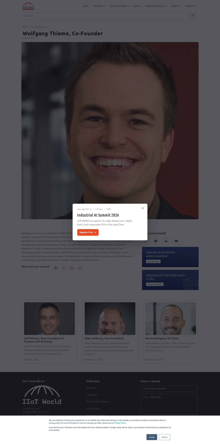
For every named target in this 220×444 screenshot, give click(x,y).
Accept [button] (151, 437)
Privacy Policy (120, 423)
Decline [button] (164, 437)
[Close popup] (143, 208)
